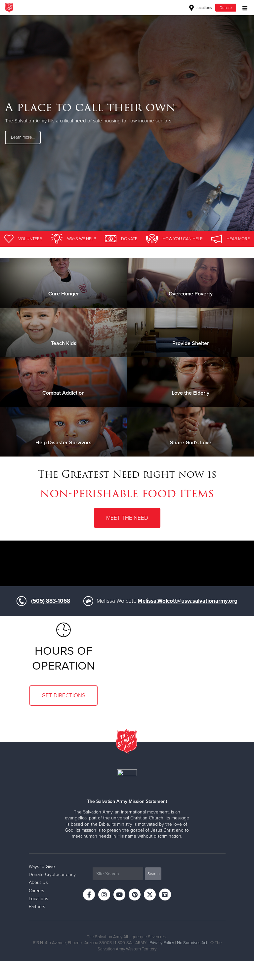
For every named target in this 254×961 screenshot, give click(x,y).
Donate (226, 7)
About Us (38, 882)
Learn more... (23, 137)
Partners (37, 906)
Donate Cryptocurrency (52, 874)
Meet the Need (127, 517)
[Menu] (243, 7)
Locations (203, 7)
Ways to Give (42, 866)
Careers (36, 891)
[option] (127, 123)
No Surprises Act (192, 942)
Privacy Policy (161, 942)
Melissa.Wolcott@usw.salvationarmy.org (187, 600)
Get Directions (63, 695)
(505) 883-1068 (50, 600)
